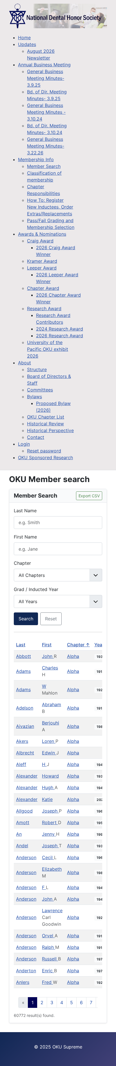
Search (26, 618)
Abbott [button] (23, 656)
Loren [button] (48, 741)
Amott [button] (22, 822)
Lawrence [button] (52, 910)
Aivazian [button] (25, 726)
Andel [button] (22, 845)
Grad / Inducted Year (36, 589)
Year (99, 644)
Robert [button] (50, 822)
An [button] (19, 834)
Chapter (22, 563)
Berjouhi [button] (50, 723)
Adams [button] (23, 671)
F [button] (44, 887)
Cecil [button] (48, 857)
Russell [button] (50, 959)
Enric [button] (48, 970)
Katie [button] (47, 799)
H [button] (44, 764)
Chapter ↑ (78, 644)
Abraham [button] (51, 704)
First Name (25, 537)
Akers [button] (22, 741)
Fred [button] (47, 982)
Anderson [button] (26, 857)
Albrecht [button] (25, 753)
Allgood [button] (24, 811)
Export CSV (89, 495)
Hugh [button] (48, 787)
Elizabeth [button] (52, 869)
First (47, 644)
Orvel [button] (48, 935)
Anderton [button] (26, 970)
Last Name (25, 510)
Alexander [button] (26, 776)
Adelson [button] (24, 708)
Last (20, 644)
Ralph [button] (48, 947)
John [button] (48, 656)
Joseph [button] (50, 811)
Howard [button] (50, 776)
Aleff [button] (21, 764)
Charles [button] (50, 668)
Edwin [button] (49, 753)
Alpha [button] (73, 656)
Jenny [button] (49, 834)
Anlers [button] (22, 982)
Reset (51, 618)
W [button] (44, 686)
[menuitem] (24, 37)
